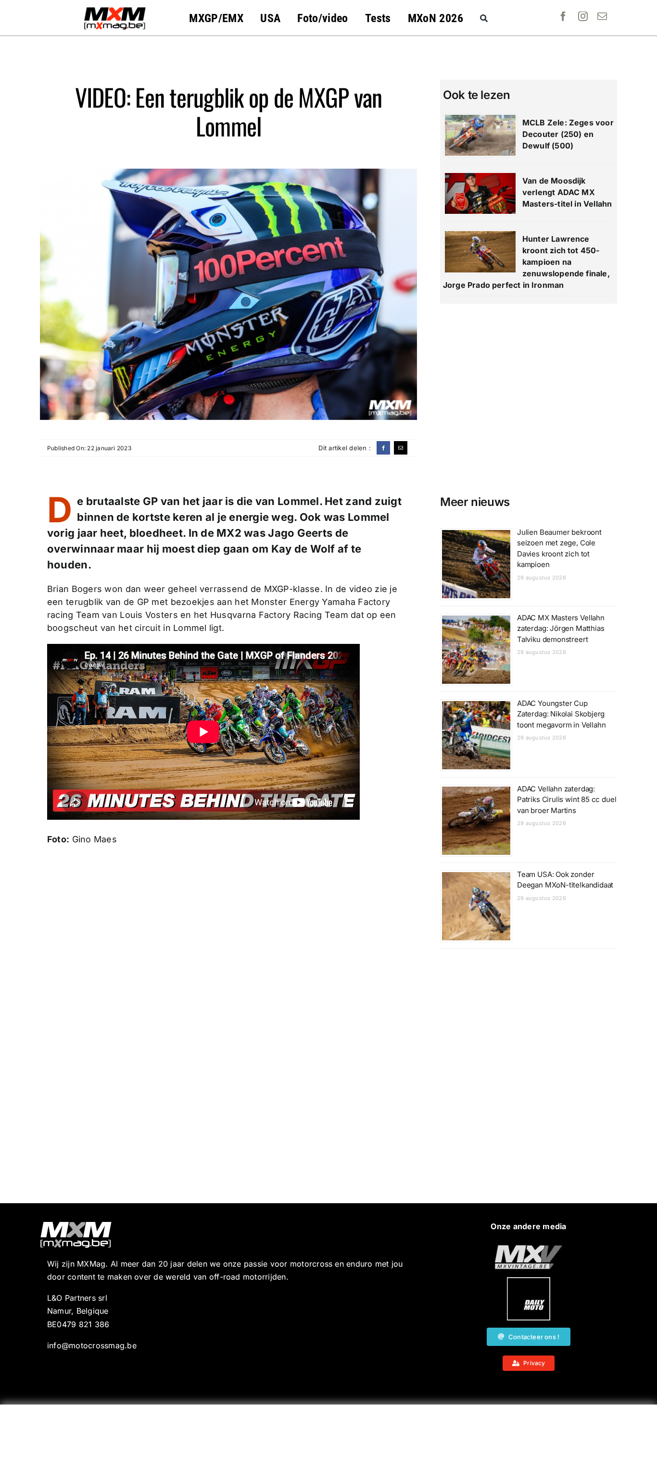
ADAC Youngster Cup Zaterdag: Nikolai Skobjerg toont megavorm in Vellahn (561, 714)
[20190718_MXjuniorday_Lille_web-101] (528, 1249)
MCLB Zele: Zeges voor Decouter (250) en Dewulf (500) (568, 134)
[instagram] (583, 16)
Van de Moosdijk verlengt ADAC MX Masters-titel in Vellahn (567, 192)
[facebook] (563, 16)
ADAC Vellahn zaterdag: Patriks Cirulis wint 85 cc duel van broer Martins (566, 799)
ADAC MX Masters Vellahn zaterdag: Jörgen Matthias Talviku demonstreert (561, 628)
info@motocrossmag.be (92, 1345)
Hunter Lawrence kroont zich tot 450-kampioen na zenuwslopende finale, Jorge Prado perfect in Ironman (526, 262)
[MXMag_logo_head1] (115, 9)
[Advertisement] (328, 1435)
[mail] (602, 16)
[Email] (401, 448)
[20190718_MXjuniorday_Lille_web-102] (528, 1281)
